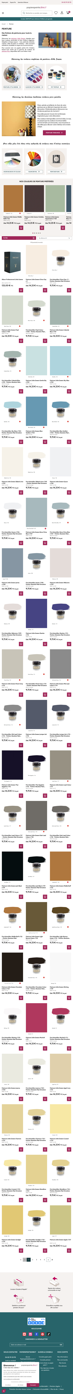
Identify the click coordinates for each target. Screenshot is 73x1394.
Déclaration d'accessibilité (41, 1389)
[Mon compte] (62, 13)
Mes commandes (62, 1360)
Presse (62, 1389)
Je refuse (8, 1385)
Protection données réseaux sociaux (20, 1389)
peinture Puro (6, 51)
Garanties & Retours (23, 2)
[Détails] (21, 228)
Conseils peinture (45, 1360)
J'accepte (33, 1385)
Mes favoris (62, 1363)
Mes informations (62, 1357)
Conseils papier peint (45, 1357)
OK (61, 1345)
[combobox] (36, 13)
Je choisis (20, 1385)
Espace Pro (13, 2)
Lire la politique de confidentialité (12, 1379)
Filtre (5, 238)
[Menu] (4, 13)
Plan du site (54, 1389)
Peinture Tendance (53, 133)
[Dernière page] (52, 1260)
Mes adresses (62, 1366)
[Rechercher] (23, 13)
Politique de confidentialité (40, 1386)
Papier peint (5, 2)
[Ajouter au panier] (21, 290)
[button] (4, 1391)
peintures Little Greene (18, 38)
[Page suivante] (48, 1260)
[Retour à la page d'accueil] (36, 7)
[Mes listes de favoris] (56, 13)
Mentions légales (55, 1386)
